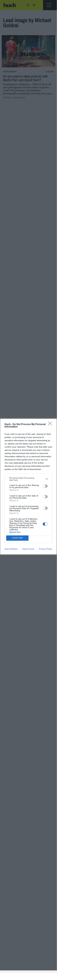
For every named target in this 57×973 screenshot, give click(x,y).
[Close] (51, 424)
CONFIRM (17, 538)
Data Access (28, 549)
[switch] (45, 486)
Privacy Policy (45, 549)
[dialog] (28, 487)
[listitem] (28, 479)
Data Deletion (11, 549)
